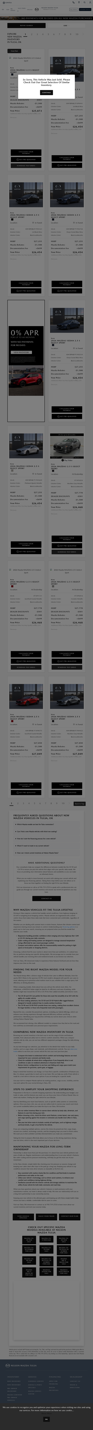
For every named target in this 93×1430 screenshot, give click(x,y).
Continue (46, 92)
